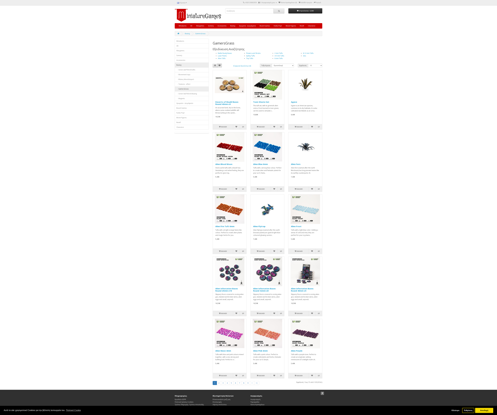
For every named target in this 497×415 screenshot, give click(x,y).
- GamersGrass (182, 89)
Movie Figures (291, 26)
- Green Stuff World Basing (186, 94)
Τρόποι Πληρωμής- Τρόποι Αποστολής (189, 404)
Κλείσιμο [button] (455, 410)
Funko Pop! (278, 26)
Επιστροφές (217, 402)
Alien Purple (296, 350)
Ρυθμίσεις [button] (468, 410)
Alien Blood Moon (223, 164)
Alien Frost (296, 226)
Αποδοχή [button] (484, 410)
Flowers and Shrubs (253, 53)
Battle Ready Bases (225, 53)
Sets (304, 56)
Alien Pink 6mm (260, 350)
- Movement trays (183, 74)
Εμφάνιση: (303, 65)
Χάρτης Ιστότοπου (220, 404)
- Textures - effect (183, 84)
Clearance (311, 26)
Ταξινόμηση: (266, 65)
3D (191, 26)
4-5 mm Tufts (279, 56)
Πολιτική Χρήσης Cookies (184, 402)
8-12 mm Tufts (308, 53)
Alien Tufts (221, 58)
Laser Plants (222, 56)
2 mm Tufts (279, 53)
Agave (294, 102)
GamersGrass (200, 33)
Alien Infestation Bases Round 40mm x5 (302, 289)
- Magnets (180, 98)
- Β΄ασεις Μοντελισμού (185, 79)
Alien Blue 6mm (260, 164)
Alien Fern (295, 164)
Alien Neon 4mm (223, 350)
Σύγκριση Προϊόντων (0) (242, 66)
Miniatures (182, 26)
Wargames (200, 26)
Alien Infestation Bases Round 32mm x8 (264, 289)
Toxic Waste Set (261, 102)
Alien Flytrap (259, 226)
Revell (302, 26)
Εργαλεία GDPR (180, 399)
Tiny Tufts (249, 58)
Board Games (265, 26)
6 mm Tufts (279, 58)
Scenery (211, 26)
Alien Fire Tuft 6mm (224, 226)
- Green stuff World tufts (185, 70)
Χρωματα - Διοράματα (247, 26)
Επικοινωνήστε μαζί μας (221, 399)
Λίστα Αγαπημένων (257, 404)
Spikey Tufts (250, 56)
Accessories (222, 26)
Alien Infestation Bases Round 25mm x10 (226, 289)
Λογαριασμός (255, 399)
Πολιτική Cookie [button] (73, 410)
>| (257, 383)
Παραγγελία (254, 402)
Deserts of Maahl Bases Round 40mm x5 (226, 103)
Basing (232, 26)
